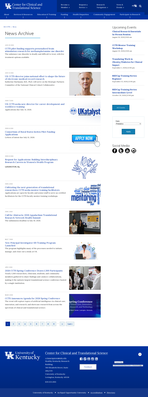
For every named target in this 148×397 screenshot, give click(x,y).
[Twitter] (84, 359)
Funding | (64, 15)
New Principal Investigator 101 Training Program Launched (30, 244)
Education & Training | (46, 15)
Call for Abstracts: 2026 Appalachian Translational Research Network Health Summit (31, 216)
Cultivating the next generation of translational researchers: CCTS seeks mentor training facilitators (32, 188)
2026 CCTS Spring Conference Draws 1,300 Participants (34, 270)
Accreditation (96, 392)
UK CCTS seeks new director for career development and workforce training (34, 105)
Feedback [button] (88, 367)
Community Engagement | (104, 15)
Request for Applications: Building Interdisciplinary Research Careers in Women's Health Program (31, 161)
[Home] (24, 6)
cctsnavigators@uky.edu (55, 358)
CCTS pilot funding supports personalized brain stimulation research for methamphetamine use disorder (34, 50)
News (14, 27)
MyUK (134, 5)
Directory (111, 392)
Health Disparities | (81, 15)
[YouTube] (88, 359)
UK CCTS (7, 27)
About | (6, 15)
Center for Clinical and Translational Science (76, 353)
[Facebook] (81, 359)
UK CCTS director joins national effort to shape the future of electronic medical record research (35, 77)
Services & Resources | (23, 15)
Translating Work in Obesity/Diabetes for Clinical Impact (127, 62)
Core (118, 121)
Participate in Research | (130, 15)
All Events (121, 107)
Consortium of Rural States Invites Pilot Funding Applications (30, 133)
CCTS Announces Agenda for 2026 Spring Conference (32, 298)
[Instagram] (92, 359)
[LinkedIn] (96, 359)
